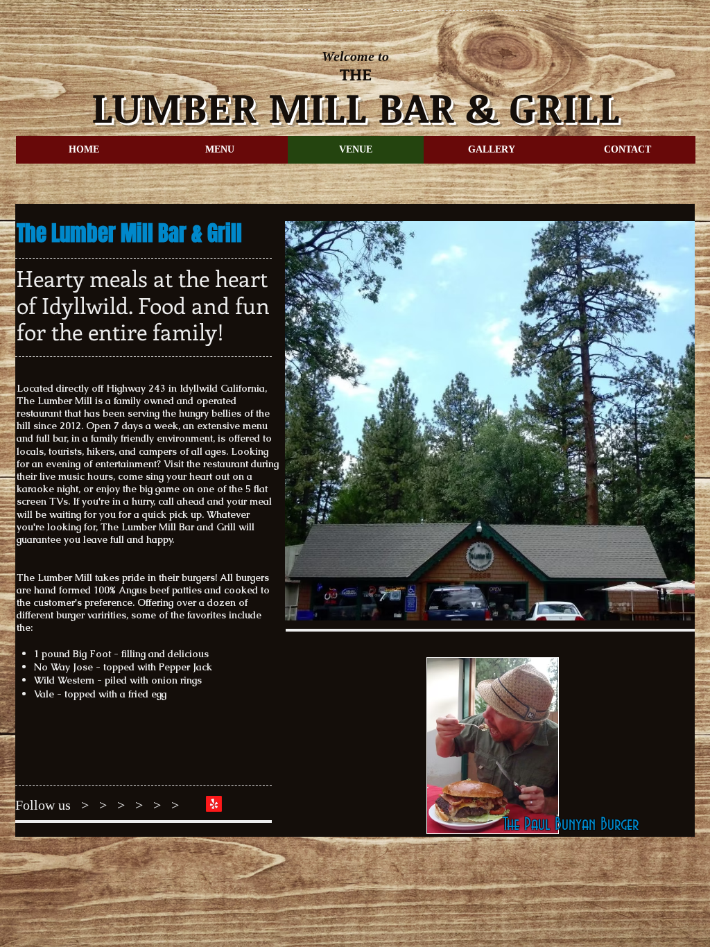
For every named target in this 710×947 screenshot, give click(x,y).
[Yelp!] (214, 804)
